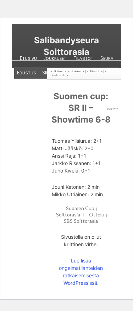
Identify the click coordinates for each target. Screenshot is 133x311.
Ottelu (96, 214)
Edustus (26, 73)
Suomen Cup (80, 208)
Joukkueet (55, 58)
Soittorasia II (70, 214)
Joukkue (76, 71)
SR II (46, 73)
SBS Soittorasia (81, 221)
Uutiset (58, 71)
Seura (106, 58)
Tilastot (83, 58)
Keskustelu (58, 75)
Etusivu (28, 58)
